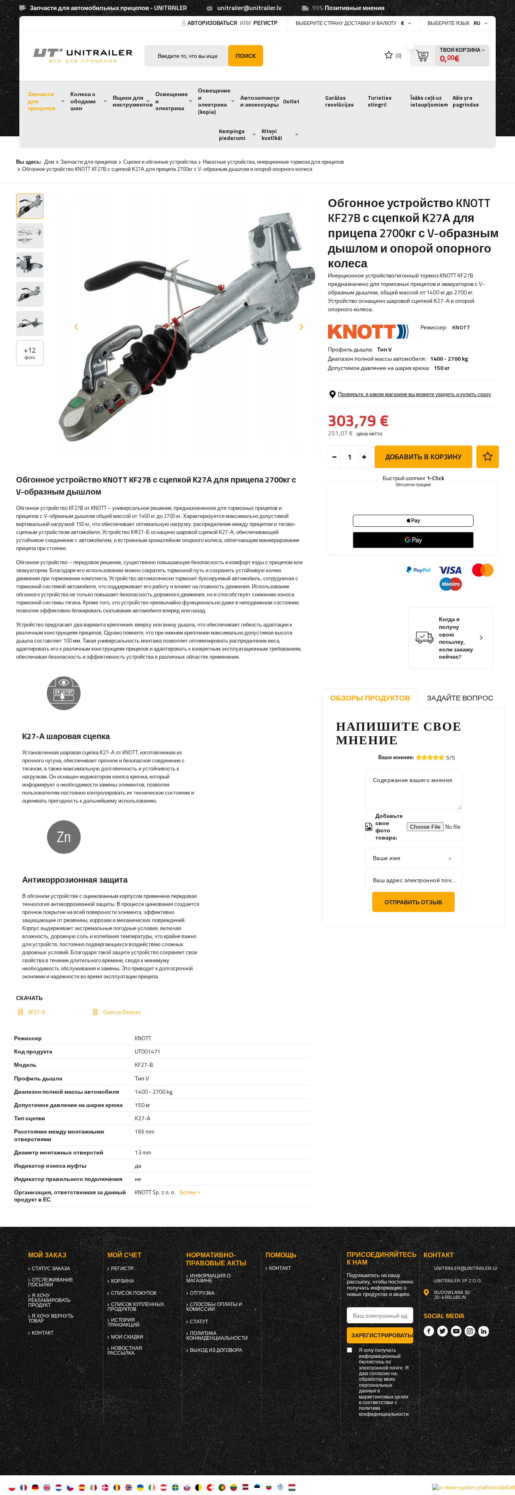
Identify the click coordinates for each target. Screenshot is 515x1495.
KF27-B (36, 1012)
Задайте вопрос (460, 697)
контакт (43, 1333)
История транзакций (123, 1322)
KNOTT (461, 327)
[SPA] (82, 1487)
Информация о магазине (208, 1278)
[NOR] (128, 1487)
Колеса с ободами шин (83, 101)
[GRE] (280, 1487)
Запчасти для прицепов (42, 101)
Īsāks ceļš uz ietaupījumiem (429, 101)
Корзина (122, 1281)
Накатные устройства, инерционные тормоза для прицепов (273, 162)
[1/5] (419, 757)
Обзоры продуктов (370, 697)
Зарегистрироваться (382, 1335)
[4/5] (436, 757)
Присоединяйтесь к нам (380, 1258)
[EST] (257, 1487)
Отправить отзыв (413, 902)
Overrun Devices (122, 1012)
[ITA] (93, 1487)
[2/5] (424, 757)
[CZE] (70, 1487)
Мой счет (124, 1255)
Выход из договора (216, 1350)
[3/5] (430, 757)
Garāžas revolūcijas (339, 101)
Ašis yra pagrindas (466, 101)
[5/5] (441, 757)
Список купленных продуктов (135, 1307)
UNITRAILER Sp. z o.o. (458, 1280)
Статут (199, 1321)
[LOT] (245, 1487)
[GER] (35, 1487)
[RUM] (117, 1487)
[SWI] (210, 1487)
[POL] (12, 1487)
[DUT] (58, 1487)
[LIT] (233, 1487)
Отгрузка (202, 1293)
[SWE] (175, 1487)
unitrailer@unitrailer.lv (249, 7)
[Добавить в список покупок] (487, 457)
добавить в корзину (423, 457)
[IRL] (152, 1487)
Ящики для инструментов (133, 101)
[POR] (222, 1487)
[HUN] (292, 1487)
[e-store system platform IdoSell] (473, 1487)
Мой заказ (47, 1255)
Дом (49, 162)
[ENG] (47, 1487)
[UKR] (140, 1487)
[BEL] (198, 1487)
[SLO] (187, 1487)
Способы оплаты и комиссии (214, 1307)
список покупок (134, 1293)
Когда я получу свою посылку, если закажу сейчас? (456, 638)
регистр (265, 23)
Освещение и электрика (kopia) (214, 101)
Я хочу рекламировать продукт (49, 1300)
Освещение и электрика (171, 101)
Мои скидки (127, 1337)
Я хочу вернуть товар (51, 1318)
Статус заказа (51, 1268)
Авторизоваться (212, 23)
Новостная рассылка (124, 1350)
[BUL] (268, 1487)
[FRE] (23, 1487)
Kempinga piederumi (232, 134)
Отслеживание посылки (50, 1282)
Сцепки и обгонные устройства (160, 162)
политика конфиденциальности (217, 1336)
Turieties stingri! (379, 101)
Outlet (291, 101)
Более (187, 1192)
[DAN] (105, 1487)
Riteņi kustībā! (272, 134)
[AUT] (163, 1487)
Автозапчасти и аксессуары (260, 101)
